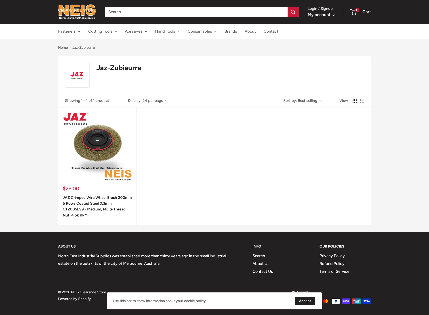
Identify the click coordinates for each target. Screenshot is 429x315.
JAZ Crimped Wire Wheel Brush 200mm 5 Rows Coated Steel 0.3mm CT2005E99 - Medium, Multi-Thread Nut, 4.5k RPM (97, 206)
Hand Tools (165, 31)
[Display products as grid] (355, 101)
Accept (305, 301)
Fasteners (67, 31)
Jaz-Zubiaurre (83, 47)
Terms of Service (334, 271)
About (250, 31)
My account (320, 14)
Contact (271, 31)
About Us (260, 263)
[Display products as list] (362, 101)
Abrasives (133, 31)
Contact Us (262, 271)
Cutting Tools (100, 31)
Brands (231, 31)
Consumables (200, 31)
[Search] (293, 12)
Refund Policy (332, 263)
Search (258, 255)
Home (63, 47)
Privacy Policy (332, 255)
